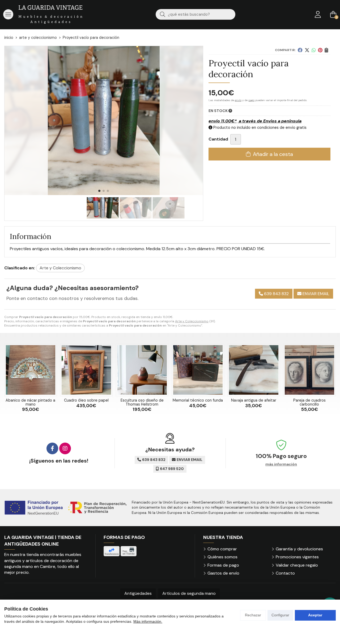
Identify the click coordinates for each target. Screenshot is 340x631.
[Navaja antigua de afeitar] (253, 370)
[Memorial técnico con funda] (198, 370)
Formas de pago (223, 565)
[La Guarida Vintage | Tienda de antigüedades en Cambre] (50, 14)
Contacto (285, 573)
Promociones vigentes (297, 557)
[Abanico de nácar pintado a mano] (30, 370)
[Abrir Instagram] (65, 448)
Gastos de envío (223, 573)
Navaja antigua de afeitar (253, 400)
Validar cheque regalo (297, 565)
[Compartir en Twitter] (307, 50)
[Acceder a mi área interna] (317, 14)
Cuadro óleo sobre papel (86, 400)
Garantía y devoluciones (299, 549)
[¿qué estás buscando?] (195, 14)
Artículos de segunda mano (189, 593)
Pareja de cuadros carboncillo (309, 402)
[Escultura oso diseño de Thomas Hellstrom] (142, 370)
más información (281, 464)
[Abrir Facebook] (52, 448)
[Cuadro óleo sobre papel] (86, 370)
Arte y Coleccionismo (192, 321)
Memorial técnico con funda (198, 400)
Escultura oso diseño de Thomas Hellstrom (142, 402)
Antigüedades (138, 593)
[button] (99, 191)
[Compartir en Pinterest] (320, 50)
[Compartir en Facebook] (300, 50)
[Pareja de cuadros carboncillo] (309, 370)
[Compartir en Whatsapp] (314, 50)
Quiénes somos (222, 557)
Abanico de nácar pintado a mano (30, 402)
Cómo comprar (222, 549)
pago (251, 100)
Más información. (147, 621)
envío (238, 100)
